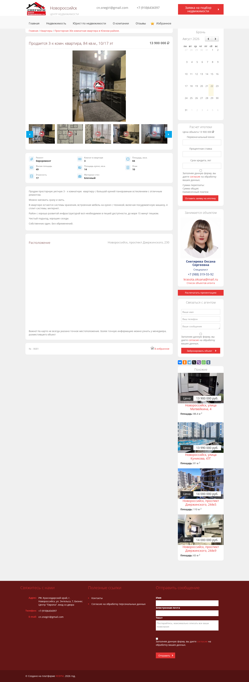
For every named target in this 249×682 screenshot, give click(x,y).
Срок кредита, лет (200, 160)
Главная (34, 23)
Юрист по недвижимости (89, 23)
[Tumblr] (208, 362)
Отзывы (141, 23)
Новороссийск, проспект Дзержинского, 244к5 (201, 502)
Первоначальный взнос (201, 137)
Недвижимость (56, 23)
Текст (159, 617)
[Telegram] (189, 362)
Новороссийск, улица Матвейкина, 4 (200, 407)
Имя (158, 597)
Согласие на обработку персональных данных (118, 604)
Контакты (97, 598)
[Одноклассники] (185, 362)
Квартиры (46, 30)
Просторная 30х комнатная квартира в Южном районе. (87, 30)
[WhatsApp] (204, 362)
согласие (195, 176)
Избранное (163, 23)
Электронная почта (168, 607)
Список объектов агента (201, 283)
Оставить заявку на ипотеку (200, 198)
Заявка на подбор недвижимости (198, 9)
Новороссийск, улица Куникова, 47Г (200, 456)
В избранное (161, 348)
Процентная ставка (200, 148)
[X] (194, 362)
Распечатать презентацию (200, 292)
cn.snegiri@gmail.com (112, 8)
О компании (121, 23)
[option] (99, 87)
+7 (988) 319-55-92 (201, 274)
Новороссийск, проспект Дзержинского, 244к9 (201, 548)
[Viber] (199, 362)
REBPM (60, 676)
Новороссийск (63, 8)
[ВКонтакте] (180, 362)
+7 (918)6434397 (148, 8)
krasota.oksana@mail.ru (201, 279)
